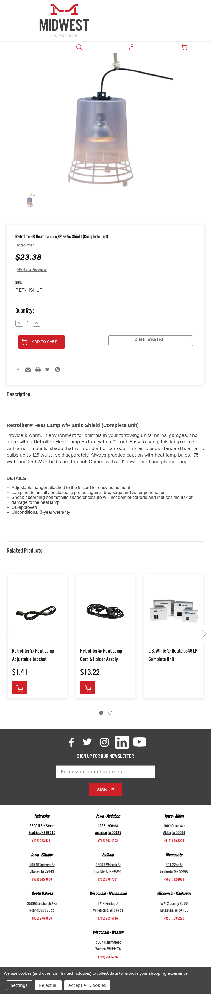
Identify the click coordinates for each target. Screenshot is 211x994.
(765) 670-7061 (108, 880)
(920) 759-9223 (174, 919)
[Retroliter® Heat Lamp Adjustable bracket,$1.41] (37, 611)
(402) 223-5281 (42, 841)
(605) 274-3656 (42, 919)
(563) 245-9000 (42, 880)
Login (132, 47)
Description (18, 395)
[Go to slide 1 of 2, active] (101, 713)
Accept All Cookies (87, 985)
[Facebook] (18, 369)
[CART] (184, 47)
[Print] (38, 369)
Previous (7, 633)
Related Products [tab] (25, 551)
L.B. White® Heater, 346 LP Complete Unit (173, 656)
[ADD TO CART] (19, 687)
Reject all (48, 985)
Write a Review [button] (32, 270)
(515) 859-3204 (174, 841)
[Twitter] (48, 369)
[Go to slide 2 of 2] (110, 713)
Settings (19, 985)
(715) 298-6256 (108, 958)
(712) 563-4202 (108, 841)
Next (203, 633)
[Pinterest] (57, 369)
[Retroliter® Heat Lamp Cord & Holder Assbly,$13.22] (105, 611)
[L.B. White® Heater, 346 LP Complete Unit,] (173, 611)
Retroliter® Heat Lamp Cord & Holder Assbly (101, 656)
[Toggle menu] (26, 47)
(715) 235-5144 (108, 919)
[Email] (28, 369)
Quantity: (24, 311)
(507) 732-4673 (174, 880)
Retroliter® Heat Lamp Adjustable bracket (33, 656)
